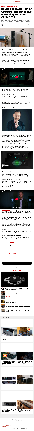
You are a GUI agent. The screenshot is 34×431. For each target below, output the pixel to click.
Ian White (3, 364)
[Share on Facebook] (24, 25)
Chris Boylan (19, 412)
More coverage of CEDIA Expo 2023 (11, 253)
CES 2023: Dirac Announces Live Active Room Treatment (14, 250)
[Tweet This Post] (26, 25)
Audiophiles (4, 54)
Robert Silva (19, 363)
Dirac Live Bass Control (6, 210)
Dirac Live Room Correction (21, 88)
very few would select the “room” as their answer (22, 52)
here (23, 102)
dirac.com (12, 242)
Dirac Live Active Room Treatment (18, 171)
